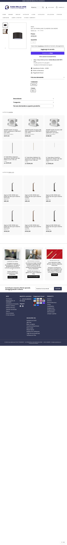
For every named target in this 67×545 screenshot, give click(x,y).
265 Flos (29, 322)
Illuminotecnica (51, 302)
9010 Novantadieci (33, 276)
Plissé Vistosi (30, 330)
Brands (11, 14)
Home (4, 14)
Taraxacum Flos (31, 335)
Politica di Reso (10, 306)
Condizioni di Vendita (12, 304)
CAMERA (10, 112)
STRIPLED (54, 274)
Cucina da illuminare (33, 326)
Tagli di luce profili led (33, 333)
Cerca (8, 311)
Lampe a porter (16, 17)
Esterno (49, 301)
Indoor (18, 14)
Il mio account (10, 315)
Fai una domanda (37, 77)
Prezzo (33, 34)
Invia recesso (10, 313)
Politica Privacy (10, 307)
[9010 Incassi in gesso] (33, 254)
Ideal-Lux (33, 30)
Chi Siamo (9, 299)
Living (33, 14)
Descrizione (17, 99)
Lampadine (6, 17)
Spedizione (41, 46)
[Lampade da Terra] (12, 254)
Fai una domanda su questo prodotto (26, 106)
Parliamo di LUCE (31, 320)
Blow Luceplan (31, 324)
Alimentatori (51, 312)
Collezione (34, 82)
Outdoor (26, 14)
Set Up (34, 84)
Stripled (59, 14)
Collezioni (50, 14)
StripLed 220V (51, 310)
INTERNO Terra (12, 277)
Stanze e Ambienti (29, 17)
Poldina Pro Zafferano (33, 331)
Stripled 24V (50, 308)
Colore (33, 88)
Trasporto (16, 102)
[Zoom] (17, 36)
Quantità (34, 40)
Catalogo (41, 14)
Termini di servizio (11, 309)
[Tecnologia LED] (54, 254)
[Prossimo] (5, 48)
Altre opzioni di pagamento (47, 56)
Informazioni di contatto (10, 301)
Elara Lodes (30, 328)
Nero (33, 91)
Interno (49, 299)
